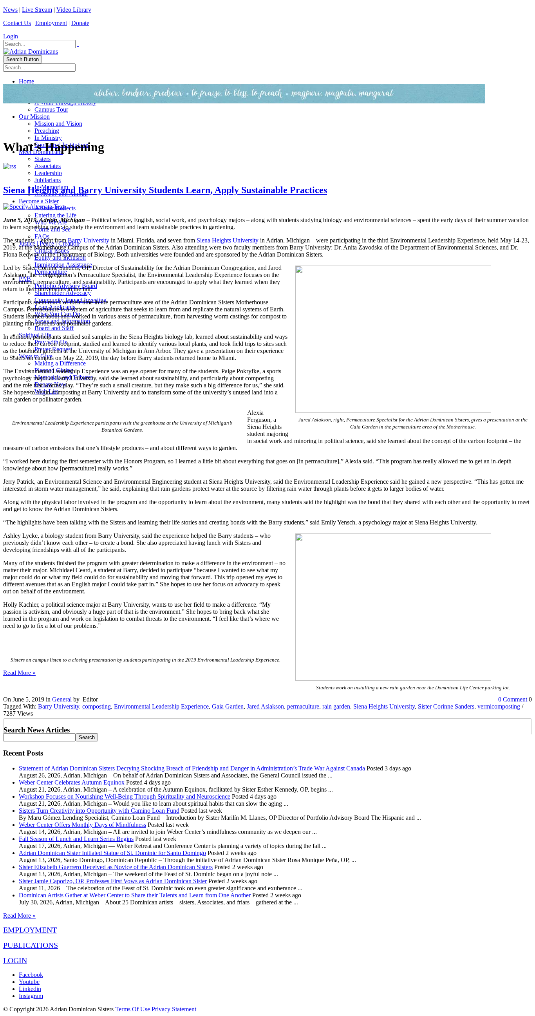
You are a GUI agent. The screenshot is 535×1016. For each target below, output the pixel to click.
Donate (80, 23)
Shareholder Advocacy (62, 292)
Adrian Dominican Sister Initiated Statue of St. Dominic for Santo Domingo (112, 853)
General (62, 699)
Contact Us (17, 23)
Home (26, 81)
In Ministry (48, 137)
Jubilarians (47, 180)
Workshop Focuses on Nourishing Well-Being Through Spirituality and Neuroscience (124, 796)
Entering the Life (55, 215)
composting (96, 706)
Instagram (31, 995)
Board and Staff (54, 328)
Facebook (31, 974)
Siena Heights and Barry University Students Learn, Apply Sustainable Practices (165, 190)
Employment (51, 23)
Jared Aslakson (265, 706)
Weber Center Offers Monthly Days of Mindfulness (82, 824)
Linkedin (30, 988)
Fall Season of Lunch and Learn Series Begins (76, 838)
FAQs (41, 236)
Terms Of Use (132, 1009)
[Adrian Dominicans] (30, 51)
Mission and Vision (58, 123)
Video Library (73, 9)
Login (10, 36)
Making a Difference (60, 363)
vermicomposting (498, 706)
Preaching (46, 130)
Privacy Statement (174, 1009)
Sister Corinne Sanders (446, 706)
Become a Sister (39, 201)
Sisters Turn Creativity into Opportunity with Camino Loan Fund (99, 810)
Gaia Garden (228, 706)
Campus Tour (51, 109)
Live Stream (37, 9)
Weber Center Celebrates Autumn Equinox (72, 782)
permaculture (303, 706)
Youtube (29, 981)
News (10, 9)
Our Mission (34, 116)
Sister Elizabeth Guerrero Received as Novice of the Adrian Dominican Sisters (116, 867)
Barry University (88, 240)
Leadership (48, 173)
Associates (47, 166)
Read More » (19, 672)
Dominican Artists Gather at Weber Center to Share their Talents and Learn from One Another (135, 895)
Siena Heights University (227, 240)
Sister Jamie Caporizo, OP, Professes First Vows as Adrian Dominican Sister (113, 881)
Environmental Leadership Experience (161, 706)
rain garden (336, 706)
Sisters (42, 158)
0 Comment (512, 699)
